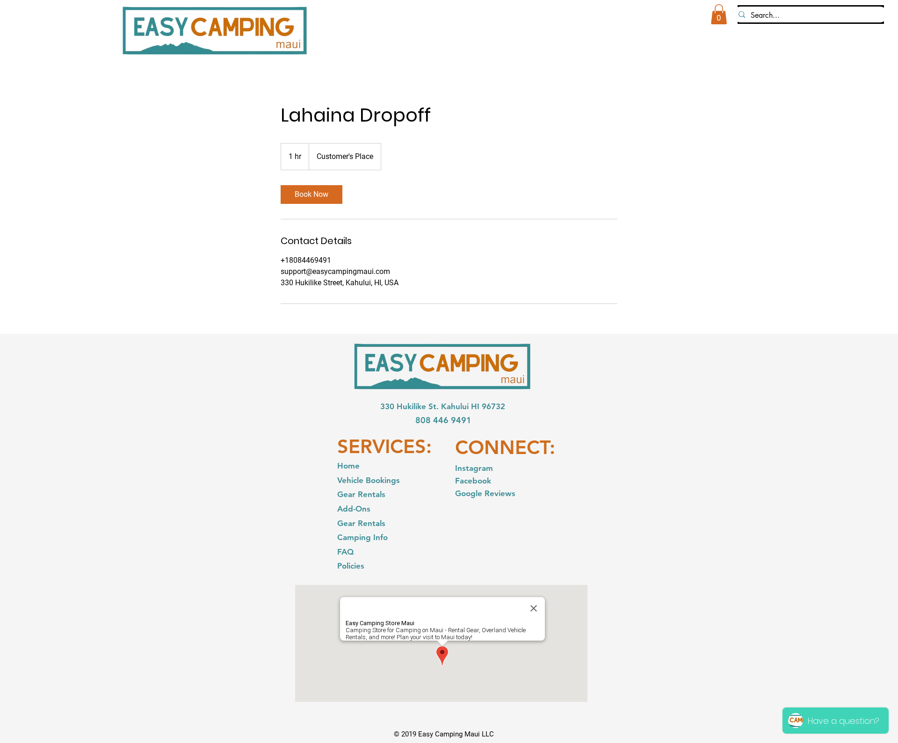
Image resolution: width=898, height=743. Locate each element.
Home (348, 465)
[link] (311, 194)
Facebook (474, 480)
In (458, 468)
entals (374, 523)
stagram (477, 468)
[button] (718, 14)
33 (385, 406)
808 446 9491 (443, 420)
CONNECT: (505, 447)
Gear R (350, 523)
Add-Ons (353, 508)
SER (354, 446)
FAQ (345, 551)
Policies (350, 565)
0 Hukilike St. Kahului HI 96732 (447, 406)
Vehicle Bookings (368, 480)
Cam (345, 537)
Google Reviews (485, 493)
